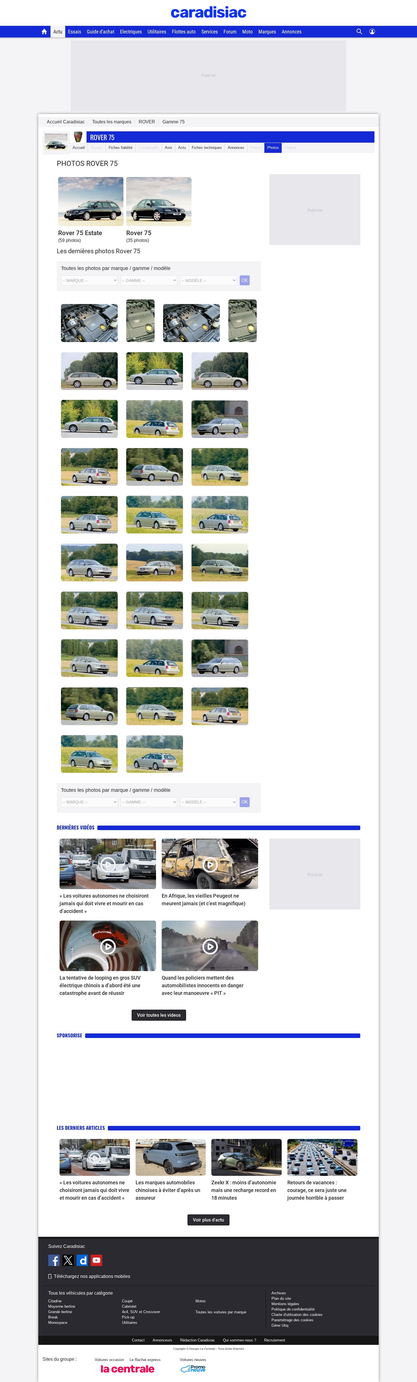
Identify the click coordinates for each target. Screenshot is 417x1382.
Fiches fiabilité (120, 147)
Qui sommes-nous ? (239, 1340)
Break (53, 1317)
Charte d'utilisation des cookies (297, 1315)
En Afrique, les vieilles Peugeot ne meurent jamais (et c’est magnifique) (203, 899)
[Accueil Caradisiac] (44, 31)
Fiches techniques (207, 147)
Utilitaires (157, 32)
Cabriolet (129, 1306)
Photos (273, 147)
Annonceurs (162, 1340)
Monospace (57, 1322)
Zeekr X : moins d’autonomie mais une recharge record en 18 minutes (243, 1190)
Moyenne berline (61, 1306)
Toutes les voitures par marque (220, 1312)
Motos (200, 1301)
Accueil (79, 147)
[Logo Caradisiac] (208, 23)
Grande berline (60, 1312)
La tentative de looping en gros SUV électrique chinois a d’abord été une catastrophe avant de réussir (100, 985)
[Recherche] (359, 31)
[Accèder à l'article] (108, 864)
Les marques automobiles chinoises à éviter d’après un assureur (168, 1190)
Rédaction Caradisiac (197, 1340)
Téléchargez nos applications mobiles (92, 1276)
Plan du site (281, 1298)
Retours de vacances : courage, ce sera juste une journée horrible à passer (317, 1190)
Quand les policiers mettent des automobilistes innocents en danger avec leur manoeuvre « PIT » (202, 985)
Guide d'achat (100, 32)
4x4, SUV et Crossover (141, 1312)
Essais (74, 32)
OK (244, 280)
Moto (247, 32)
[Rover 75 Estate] (90, 201)
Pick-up (128, 1317)
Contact (138, 1340)
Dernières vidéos (75, 827)
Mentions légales (285, 1304)
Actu (57, 32)
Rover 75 (102, 137)
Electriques (131, 32)
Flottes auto (184, 32)
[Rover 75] (158, 201)
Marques (267, 32)
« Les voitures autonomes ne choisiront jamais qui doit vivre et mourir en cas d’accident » (104, 903)
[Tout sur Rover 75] (56, 149)
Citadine (55, 1301)
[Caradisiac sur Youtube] (96, 1261)
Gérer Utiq (279, 1325)
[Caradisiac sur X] (68, 1261)
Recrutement (274, 1340)
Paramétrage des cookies (292, 1320)
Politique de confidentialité (293, 1309)
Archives (278, 1293)
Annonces (292, 32)
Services (209, 32)
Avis (168, 147)
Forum (230, 32)
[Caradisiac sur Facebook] (54, 1261)
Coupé (127, 1301)
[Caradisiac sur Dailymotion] (83, 1261)
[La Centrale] (128, 1374)
